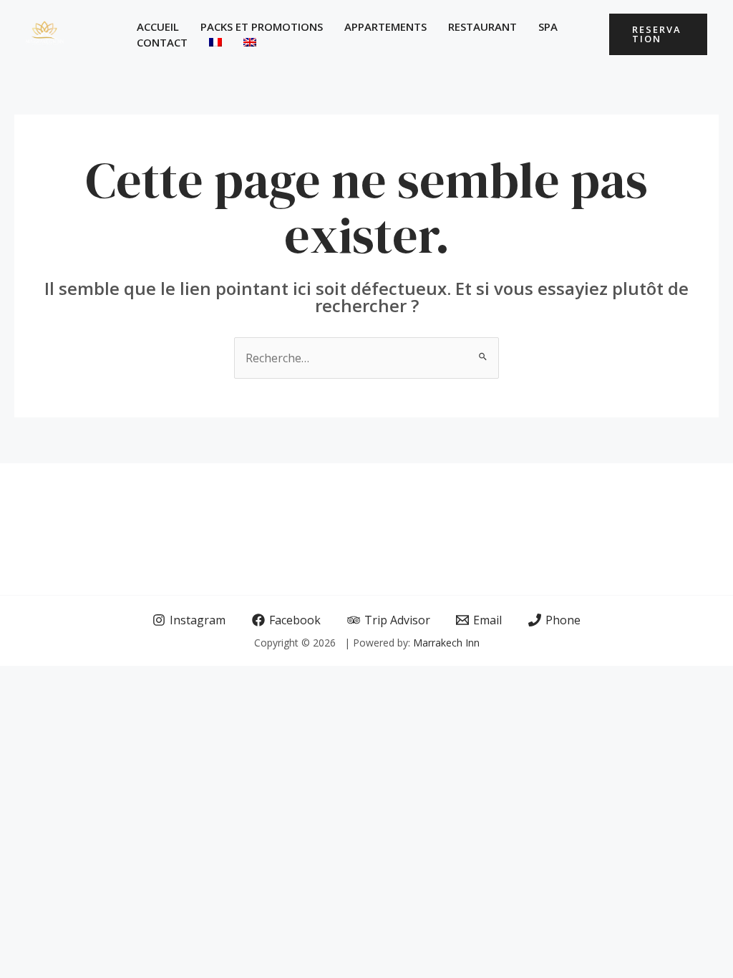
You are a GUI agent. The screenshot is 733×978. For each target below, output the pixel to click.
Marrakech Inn (446, 642)
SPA (548, 26)
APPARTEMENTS (385, 26)
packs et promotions (261, 26)
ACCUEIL (158, 26)
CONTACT (162, 42)
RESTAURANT (482, 26)
